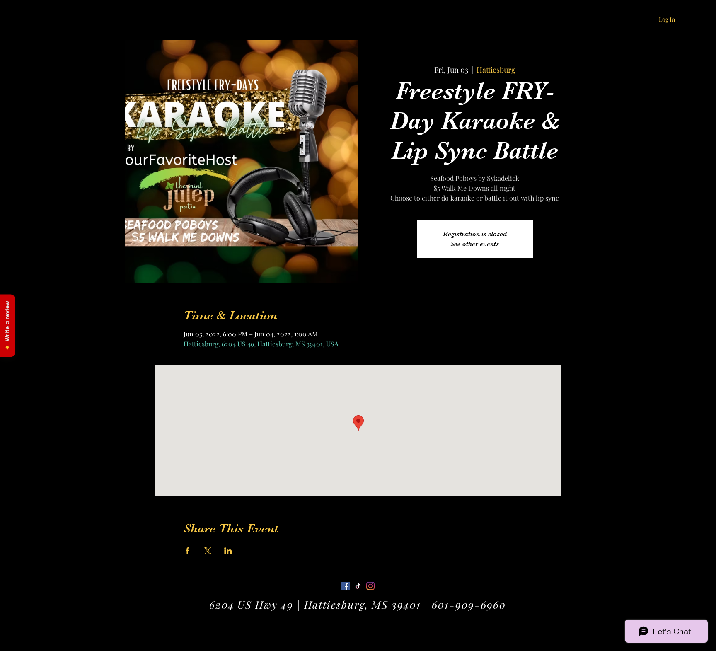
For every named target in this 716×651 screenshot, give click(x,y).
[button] (676, 18)
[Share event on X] (208, 550)
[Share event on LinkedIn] (228, 550)
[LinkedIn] (370, 586)
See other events (474, 244)
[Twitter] (358, 586)
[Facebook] (345, 586)
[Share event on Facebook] (187, 550)
